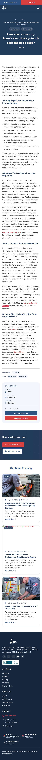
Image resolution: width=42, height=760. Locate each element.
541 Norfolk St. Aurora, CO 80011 (11, 721)
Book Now (31, 2)
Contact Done (19, 352)
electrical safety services (11, 232)
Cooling (5, 680)
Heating (5, 676)
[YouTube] (18, 656)
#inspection (22, 376)
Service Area (7, 699)
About (4, 696)
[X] (13, 656)
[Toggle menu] (38, 8)
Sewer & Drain (7, 686)
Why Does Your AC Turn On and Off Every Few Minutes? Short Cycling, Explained (20, 505)
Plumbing (5, 683)
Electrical (16, 372)
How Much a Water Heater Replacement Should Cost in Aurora (20, 556)
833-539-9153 (22, 413)
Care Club (14, 330)
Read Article (9, 519)
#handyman (12, 376)
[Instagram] (8, 656)
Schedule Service (21, 418)
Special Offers (7, 702)
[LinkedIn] (22, 656)
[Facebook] (4, 656)
